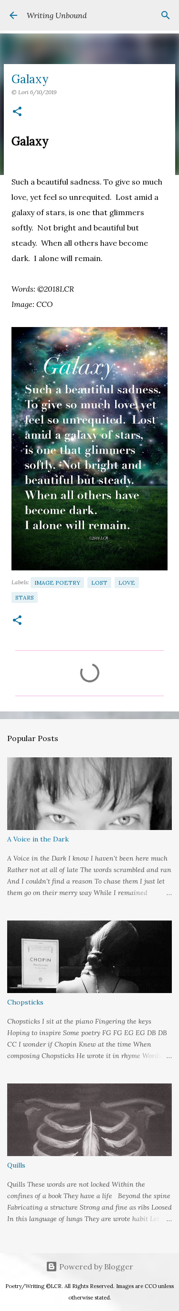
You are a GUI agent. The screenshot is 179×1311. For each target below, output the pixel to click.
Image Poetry (57, 582)
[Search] (165, 15)
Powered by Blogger (95, 1266)
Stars (24, 597)
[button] (17, 112)
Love (126, 582)
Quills (16, 1165)
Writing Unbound (57, 15)
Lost (99, 582)
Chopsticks (25, 1002)
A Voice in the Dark (38, 839)
